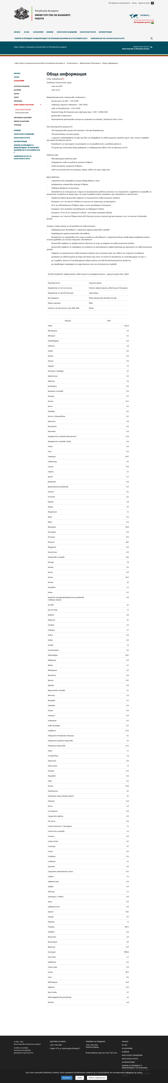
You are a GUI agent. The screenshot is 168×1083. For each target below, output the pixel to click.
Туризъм (17, 125)
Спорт (16, 97)
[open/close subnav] (40, 105)
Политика (18, 101)
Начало (134, 3)
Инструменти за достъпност (119, 3)
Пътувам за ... (145, 15)
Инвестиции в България (90, 63)
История (17, 90)
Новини (49, 32)
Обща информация (23, 110)
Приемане (67, 1078)
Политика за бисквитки (22, 1050)
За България (38, 32)
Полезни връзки (22, 113)
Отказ (79, 1078)
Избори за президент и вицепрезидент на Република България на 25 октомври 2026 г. (51, 38)
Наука (16, 94)
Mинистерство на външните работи (135, 49)
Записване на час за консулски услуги (107, 38)
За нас (26, 32)
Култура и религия (21, 86)
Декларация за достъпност (23, 1053)
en (152, 3)
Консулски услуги (88, 32)
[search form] (151, 38)
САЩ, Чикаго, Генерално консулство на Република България (39, 63)
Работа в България (21, 121)
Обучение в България (22, 118)
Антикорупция (105, 32)
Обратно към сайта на (141, 47)
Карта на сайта (144, 3)
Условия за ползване (21, 1048)
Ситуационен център (142, 22)
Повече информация (97, 1078)
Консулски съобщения (67, 32)
